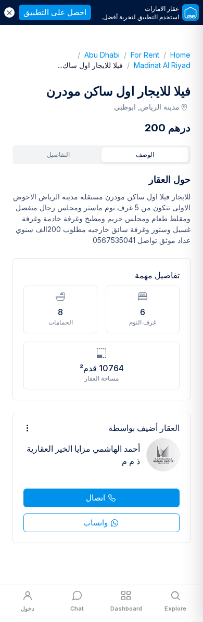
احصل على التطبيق (54, 12)
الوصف (145, 154)
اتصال (95, 498)
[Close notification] (9, 12)
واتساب (95, 523)
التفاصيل (58, 154)
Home (175, 54)
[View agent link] (101, 478)
